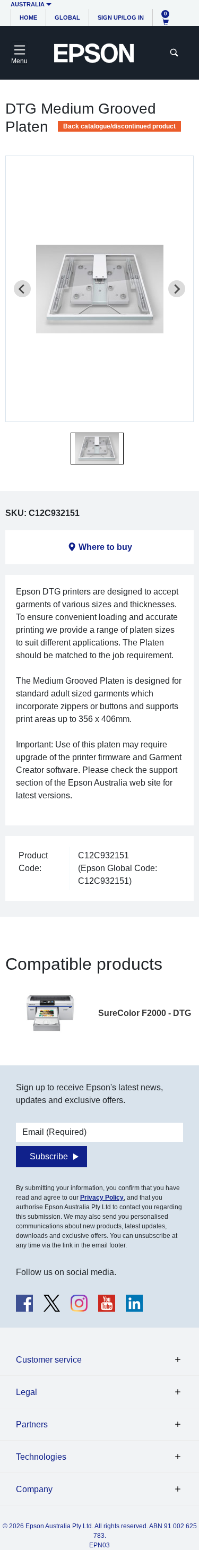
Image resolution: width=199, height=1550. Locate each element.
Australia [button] (28, 4)
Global (67, 17)
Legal (26, 1392)
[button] (97, 448)
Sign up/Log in (121, 17)
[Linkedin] (134, 1303)
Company (34, 1489)
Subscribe (49, 1156)
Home (28, 17)
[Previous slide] (22, 288)
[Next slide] (176, 288)
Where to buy (105, 547)
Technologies (41, 1456)
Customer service (49, 1359)
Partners (32, 1424)
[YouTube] (106, 1303)
